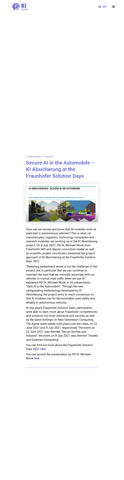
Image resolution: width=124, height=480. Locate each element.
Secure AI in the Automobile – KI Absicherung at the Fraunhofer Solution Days (60, 169)
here (43, 349)
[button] (113, 6)
